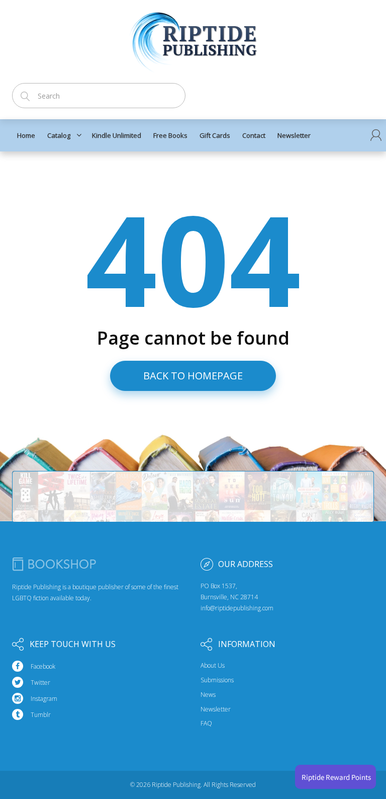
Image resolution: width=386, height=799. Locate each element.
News (208, 695)
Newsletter (216, 709)
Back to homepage (193, 375)
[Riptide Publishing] (193, 38)
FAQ (206, 724)
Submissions (217, 680)
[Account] (375, 135)
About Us (213, 666)
